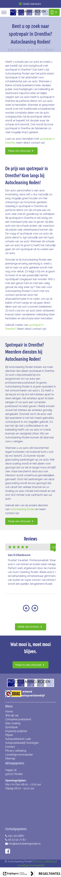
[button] (26, 610)
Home (9, 711)
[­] (4, 12)
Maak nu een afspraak (28, 664)
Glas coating (12, 723)
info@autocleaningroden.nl (24, 843)
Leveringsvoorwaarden (19, 754)
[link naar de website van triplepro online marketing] (15, 874)
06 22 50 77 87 (17, 839)
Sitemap (10, 758)
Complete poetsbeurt (18, 719)
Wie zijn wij (11, 715)
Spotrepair (11, 727)
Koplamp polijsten (16, 731)
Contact (10, 746)
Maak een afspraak (19, 150)
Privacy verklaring (15, 750)
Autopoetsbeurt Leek (18, 738)
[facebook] (8, 852)
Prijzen (9, 735)
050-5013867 (16, 835)
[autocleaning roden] (29, 14)
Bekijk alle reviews (28, 626)
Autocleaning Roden (22, 509)
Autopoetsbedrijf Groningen (22, 742)
